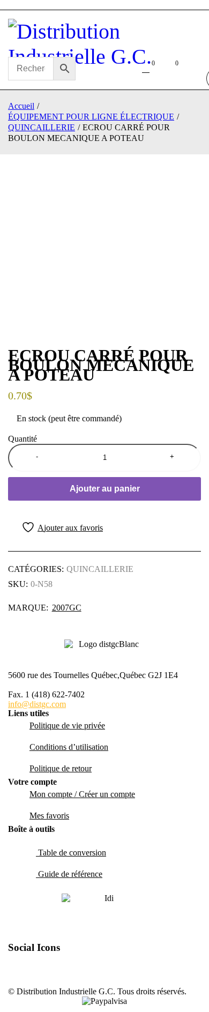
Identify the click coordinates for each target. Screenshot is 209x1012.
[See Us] (57, 969)
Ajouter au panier (105, 488)
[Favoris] (55, 527)
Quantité (22, 438)
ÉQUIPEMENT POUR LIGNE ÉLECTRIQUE (91, 116)
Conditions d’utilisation (68, 746)
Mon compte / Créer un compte (82, 794)
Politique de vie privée (67, 725)
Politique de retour (60, 768)
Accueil (21, 105)
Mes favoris (49, 815)
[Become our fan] (33, 969)
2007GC (66, 607)
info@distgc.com (37, 704)
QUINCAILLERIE (41, 127)
